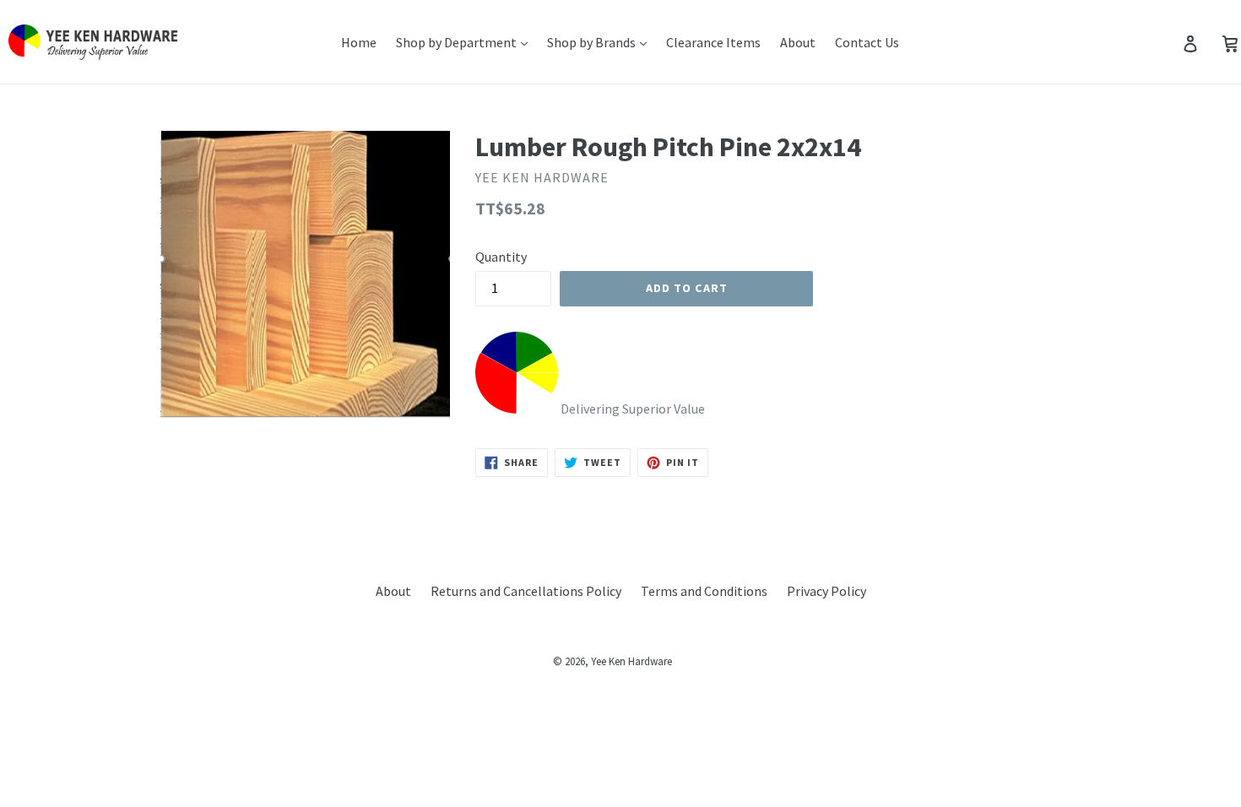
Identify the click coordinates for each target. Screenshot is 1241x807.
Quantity (501, 256)
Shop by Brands (592, 42)
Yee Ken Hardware (631, 661)
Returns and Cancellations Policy (526, 590)
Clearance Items (713, 42)
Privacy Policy (826, 590)
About (798, 42)
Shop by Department (457, 42)
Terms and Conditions (704, 590)
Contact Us (867, 42)
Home (359, 42)
